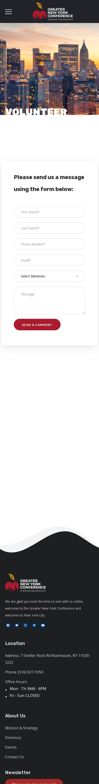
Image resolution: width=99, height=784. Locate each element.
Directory (13, 737)
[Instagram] (26, 625)
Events (11, 747)
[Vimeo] (34, 625)
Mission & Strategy (21, 727)
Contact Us (14, 756)
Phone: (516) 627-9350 (24, 672)
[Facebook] (8, 625)
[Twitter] (17, 625)
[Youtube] (43, 625)
